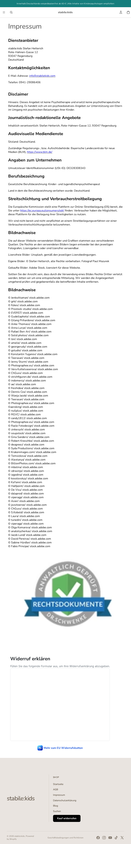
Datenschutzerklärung (64, 800)
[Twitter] (122, 838)
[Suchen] (11, 12)
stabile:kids (19, 836)
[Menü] (4, 12)
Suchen (57, 811)
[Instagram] (104, 838)
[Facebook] (98, 838)
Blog (55, 805)
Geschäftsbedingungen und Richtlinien (65, 837)
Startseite (58, 784)
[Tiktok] (116, 838)
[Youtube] (110, 838)
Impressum (59, 795)
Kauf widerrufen (66, 818)
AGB (55, 789)
